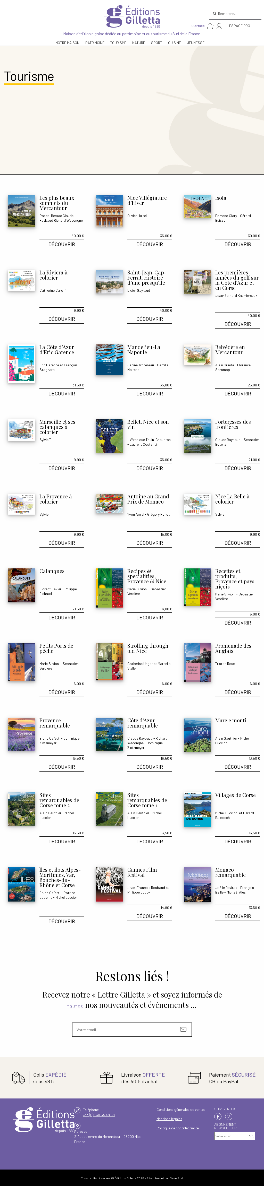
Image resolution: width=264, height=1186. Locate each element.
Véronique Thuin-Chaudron (150, 439)
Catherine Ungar (140, 663)
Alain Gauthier (226, 738)
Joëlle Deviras (226, 887)
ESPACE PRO (239, 25)
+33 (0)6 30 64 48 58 (99, 1115)
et (155, 663)
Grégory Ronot (158, 514)
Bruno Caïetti (49, 738)
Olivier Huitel (137, 215)
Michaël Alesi (236, 892)
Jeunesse (195, 42)
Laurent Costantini (144, 444)
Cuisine (174, 42)
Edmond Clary (226, 215)
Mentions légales (169, 1118)
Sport (156, 42)
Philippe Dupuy (138, 892)
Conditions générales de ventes (180, 1109)
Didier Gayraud (138, 290)
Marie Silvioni (137, 589)
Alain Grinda (224, 365)
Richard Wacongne (68, 220)
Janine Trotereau (140, 365)
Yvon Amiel (135, 514)
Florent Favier (50, 589)
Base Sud (176, 1178)
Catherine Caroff (52, 290)
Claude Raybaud (228, 439)
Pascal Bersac (50, 215)
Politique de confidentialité (177, 1128)
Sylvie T (45, 439)
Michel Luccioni (226, 813)
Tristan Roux (225, 663)
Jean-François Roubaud (146, 887)
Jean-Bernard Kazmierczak (236, 295)
